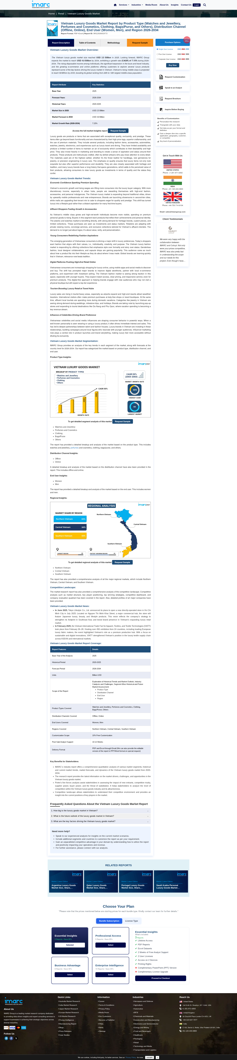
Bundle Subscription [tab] (109, 921)
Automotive (138, 1009)
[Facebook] (11, 1038)
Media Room (151, 5)
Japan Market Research (68, 1009)
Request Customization (175, 77)
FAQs (101, 1024)
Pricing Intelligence (66, 1020)
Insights (174, 5)
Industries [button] (136, 5)
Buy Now (173, 65)
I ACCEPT (149, 1057)
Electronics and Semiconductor (146, 1024)
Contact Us (186, 5)
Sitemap (102, 1031)
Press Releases (65, 1031)
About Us (164, 5)
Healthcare (138, 1035)
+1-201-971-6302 (189, 1009)
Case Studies (64, 1035)
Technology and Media (143, 1046)
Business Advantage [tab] (67, 967)
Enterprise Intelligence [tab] (109, 967)
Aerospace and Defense (143, 1001)
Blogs (61, 1027)
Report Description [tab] (61, 43)
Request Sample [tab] (140, 43)
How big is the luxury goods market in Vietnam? (74, 810)
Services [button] (123, 5)
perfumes (74, 447)
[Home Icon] (115, 4)
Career (101, 1001)
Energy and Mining (141, 1027)
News (101, 1027)
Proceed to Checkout (161, 978)
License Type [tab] (131, 921)
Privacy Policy (131, 1057)
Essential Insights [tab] (66, 937)
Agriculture (138, 1005)
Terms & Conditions (106, 1005)
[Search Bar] (204, 5)
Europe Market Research (69, 1012)
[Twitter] (16, 1038)
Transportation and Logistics (145, 1050)
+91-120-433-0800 (189, 1031)
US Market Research (67, 1016)
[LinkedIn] (6, 1038)
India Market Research (68, 1005)
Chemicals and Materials (143, 1016)
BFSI (136, 1012)
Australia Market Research (69, 1001)
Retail (136, 1043)
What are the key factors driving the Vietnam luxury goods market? (83, 821)
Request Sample (118, 130)
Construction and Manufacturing (146, 1020)
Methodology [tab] (114, 43)
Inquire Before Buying (174, 109)
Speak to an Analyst (173, 88)
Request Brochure (173, 99)
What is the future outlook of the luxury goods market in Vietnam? (82, 816)
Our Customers (105, 1016)
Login (196, 5)
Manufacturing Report (67, 1024)
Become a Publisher (107, 1020)
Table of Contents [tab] (87, 43)
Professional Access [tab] (108, 937)
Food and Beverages (142, 1031)
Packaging (138, 1039)
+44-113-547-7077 (190, 1020)
